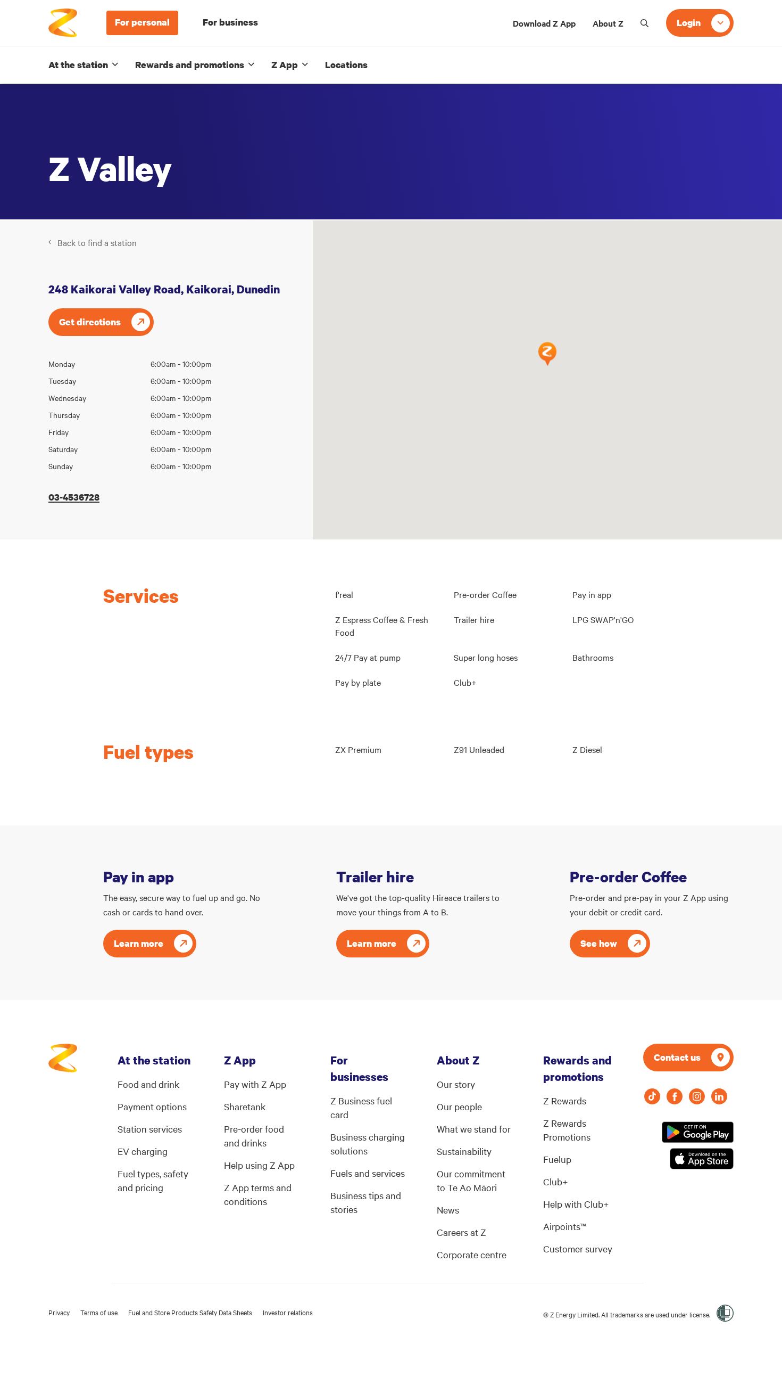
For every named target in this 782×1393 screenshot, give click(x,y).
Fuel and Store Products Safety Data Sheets (190, 1312)
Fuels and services (367, 1173)
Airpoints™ (564, 1226)
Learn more (138, 943)
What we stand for (474, 1128)
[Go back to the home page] (62, 23)
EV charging (143, 1151)
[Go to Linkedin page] (719, 1096)
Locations (346, 65)
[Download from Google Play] (698, 1132)
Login (689, 23)
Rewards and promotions (189, 65)
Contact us (677, 1057)
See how (598, 943)
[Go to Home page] (62, 1063)
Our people (459, 1106)
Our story (456, 1084)
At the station (78, 65)
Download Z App (544, 23)
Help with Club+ (576, 1204)
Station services (150, 1128)
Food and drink (148, 1084)
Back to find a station (97, 242)
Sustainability (464, 1151)
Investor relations (288, 1312)
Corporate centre (471, 1254)
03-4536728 (73, 497)
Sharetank (244, 1106)
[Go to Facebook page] (675, 1096)
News (448, 1209)
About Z (608, 23)
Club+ (555, 1181)
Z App (284, 65)
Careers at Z (461, 1232)
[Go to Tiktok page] (652, 1096)
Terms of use (99, 1312)
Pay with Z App (255, 1084)
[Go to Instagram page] (697, 1096)
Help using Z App (259, 1165)
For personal (142, 22)
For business (230, 22)
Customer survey (577, 1248)
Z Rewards (564, 1100)
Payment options (152, 1106)
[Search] (644, 23)
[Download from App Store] (702, 1158)
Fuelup (557, 1159)
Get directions (90, 322)
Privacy (59, 1312)
